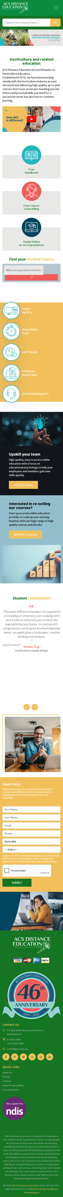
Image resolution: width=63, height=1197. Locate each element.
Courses (6, 1081)
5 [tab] (40, 43)
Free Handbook (31, 171)
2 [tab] (27, 43)
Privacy (6, 1076)
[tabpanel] (31, 37)
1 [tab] (23, 43)
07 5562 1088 (14, 1039)
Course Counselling (12, 1085)
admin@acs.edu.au (17, 1049)
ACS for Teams (23, 484)
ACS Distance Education (25, 1185)
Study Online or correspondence (31, 243)
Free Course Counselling (31, 207)
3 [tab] (31, 43)
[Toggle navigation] (56, 8)
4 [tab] (35, 43)
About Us (7, 1072)
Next (35, 707)
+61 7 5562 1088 (15, 1043)
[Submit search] (55, 23)
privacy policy (49, 861)
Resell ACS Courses (25, 534)
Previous (26, 707)
